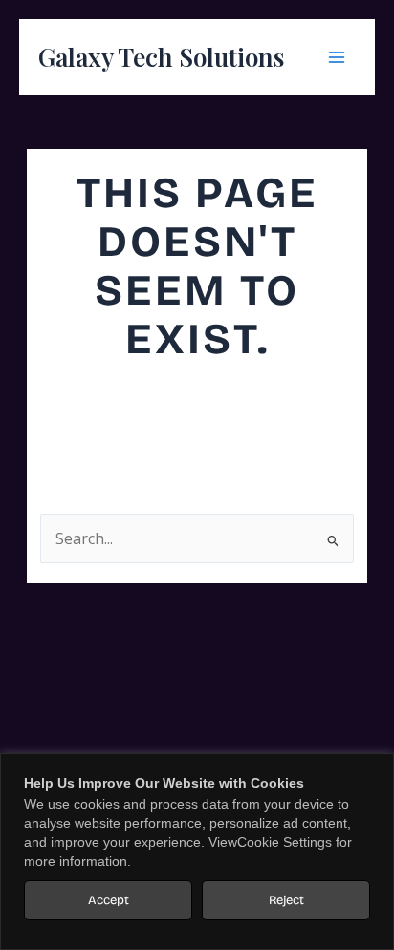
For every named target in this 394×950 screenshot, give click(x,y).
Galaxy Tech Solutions (161, 57)
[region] (197, 851)
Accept (108, 900)
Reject (286, 900)
